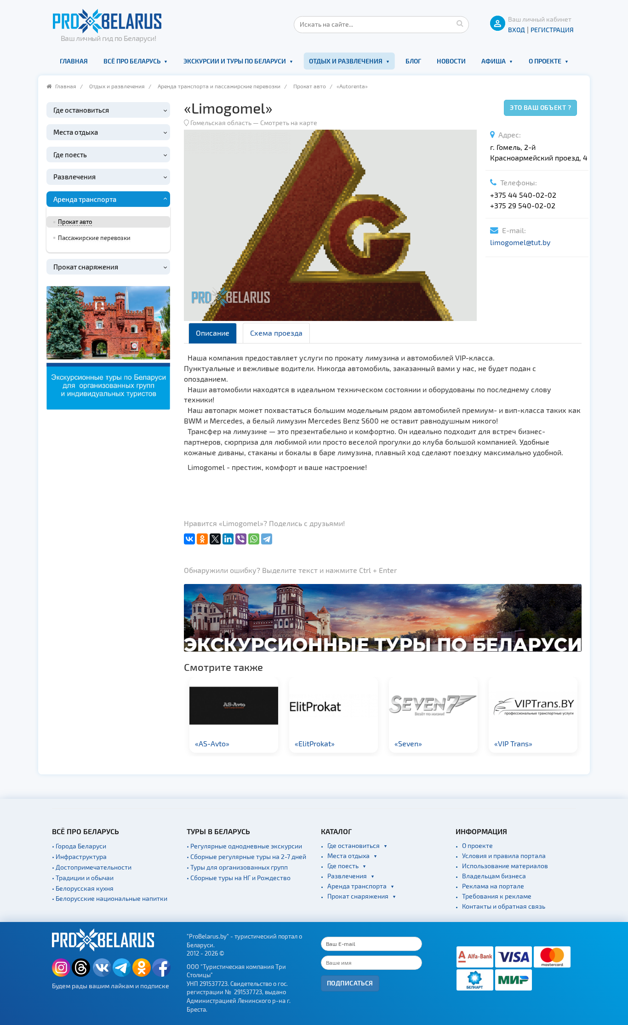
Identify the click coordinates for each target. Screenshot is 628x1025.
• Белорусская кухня (83, 888)
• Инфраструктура (79, 856)
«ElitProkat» (315, 743)
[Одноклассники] (202, 538)
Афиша (493, 61)
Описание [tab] (212, 332)
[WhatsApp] (253, 538)
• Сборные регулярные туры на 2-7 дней (246, 856)
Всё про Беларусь (131, 61)
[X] (215, 538)
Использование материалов (505, 866)
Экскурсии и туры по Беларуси (234, 61)
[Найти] (460, 23)
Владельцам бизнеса (494, 876)
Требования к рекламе (496, 896)
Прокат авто (309, 86)
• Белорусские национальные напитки (109, 898)
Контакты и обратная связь (503, 906)
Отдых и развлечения (346, 61)
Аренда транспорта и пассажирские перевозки (219, 86)
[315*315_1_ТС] (108, 346)
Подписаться (350, 983)
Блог (413, 61)
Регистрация (552, 30)
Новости (451, 61)
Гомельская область (220, 122)
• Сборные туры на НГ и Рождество (239, 878)
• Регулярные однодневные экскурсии (244, 846)
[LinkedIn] (228, 538)
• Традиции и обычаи (83, 878)
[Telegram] (266, 538)
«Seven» (408, 743)
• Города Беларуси (79, 846)
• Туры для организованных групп (237, 867)
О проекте (545, 61)
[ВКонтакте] (189, 538)
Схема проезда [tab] (276, 332)
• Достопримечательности (91, 867)
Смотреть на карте (288, 122)
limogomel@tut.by (520, 242)
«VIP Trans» (513, 743)
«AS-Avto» (212, 743)
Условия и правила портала (504, 855)
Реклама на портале (493, 886)
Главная (74, 61)
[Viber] (240, 538)
